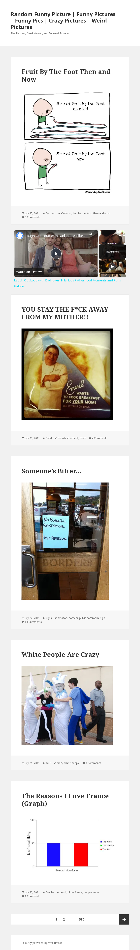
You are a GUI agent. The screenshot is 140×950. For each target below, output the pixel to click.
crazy (60, 763)
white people (72, 763)
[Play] (112, 266)
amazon (62, 618)
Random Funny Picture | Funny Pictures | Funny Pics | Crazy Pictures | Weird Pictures (63, 20)
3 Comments (93, 763)
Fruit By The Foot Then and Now (66, 75)
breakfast (63, 438)
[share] (91, 234)
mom (83, 438)
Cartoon (50, 213)
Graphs (50, 892)
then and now (101, 213)
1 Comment (32, 896)
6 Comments (32, 217)
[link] (20, 235)
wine (96, 892)
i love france (75, 892)
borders (73, 618)
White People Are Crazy (60, 654)
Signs (49, 618)
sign (102, 618)
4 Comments (99, 438)
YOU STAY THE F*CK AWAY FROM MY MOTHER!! (65, 313)
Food (49, 438)
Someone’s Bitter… (51, 471)
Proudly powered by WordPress (42, 943)
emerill (74, 438)
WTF (48, 763)
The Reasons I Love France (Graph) (65, 799)
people (88, 892)
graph (63, 892)
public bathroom (89, 618)
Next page (124, 919)
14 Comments (33, 622)
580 (82, 919)
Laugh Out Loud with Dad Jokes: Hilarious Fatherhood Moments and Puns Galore (55, 235)
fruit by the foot (82, 213)
